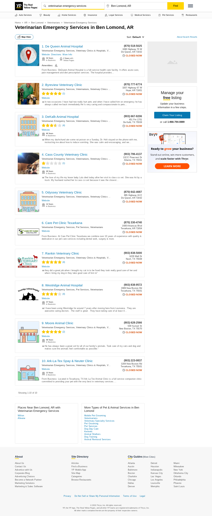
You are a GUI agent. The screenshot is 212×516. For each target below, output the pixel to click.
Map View (26, 37)
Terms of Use (129, 496)
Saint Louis (179, 486)
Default (136, 37)
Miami (177, 463)
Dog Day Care (91, 429)
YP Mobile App (78, 470)
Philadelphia (180, 480)
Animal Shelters (92, 434)
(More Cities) (149, 457)
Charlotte (132, 476)
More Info (67, 54)
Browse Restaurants (81, 480)
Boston (131, 473)
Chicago (132, 480)
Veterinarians (53, 22)
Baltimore (132, 470)
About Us (19, 463)
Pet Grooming (91, 423)
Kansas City (157, 473)
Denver (131, 486)
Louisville (155, 483)
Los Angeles (157, 480)
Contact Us (20, 466)
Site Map (75, 473)
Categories (76, 476)
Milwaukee (179, 466)
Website (46, 54)
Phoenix (178, 483)
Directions (56, 54)
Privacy (67, 496)
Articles (75, 463)
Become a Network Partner (28, 480)
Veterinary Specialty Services (99, 421)
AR (25, 22)
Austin (131, 466)
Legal (142, 496)
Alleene (21, 418)
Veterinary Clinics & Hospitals (91, 50)
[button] (190, 5)
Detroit (154, 463)
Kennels (88, 431)
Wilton (21, 415)
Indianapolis (156, 470)
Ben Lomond (37, 22)
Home (18, 22)
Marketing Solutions (25, 483)
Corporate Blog (22, 473)
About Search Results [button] (187, 37)
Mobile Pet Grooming (95, 415)
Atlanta (131, 463)
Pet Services (82, 227)
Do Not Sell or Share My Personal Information (97, 496)
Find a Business (79, 466)
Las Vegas (156, 476)
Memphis (155, 486)
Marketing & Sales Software (29, 486)
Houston (155, 466)
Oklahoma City (181, 473)
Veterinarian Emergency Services (58, 50)
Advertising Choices (25, 476)
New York (178, 470)
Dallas (131, 483)
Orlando (177, 476)
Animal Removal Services (97, 439)
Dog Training (90, 437)
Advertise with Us (23, 470)
